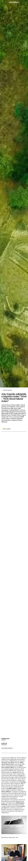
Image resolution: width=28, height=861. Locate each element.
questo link (21, 788)
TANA (12, 761)
